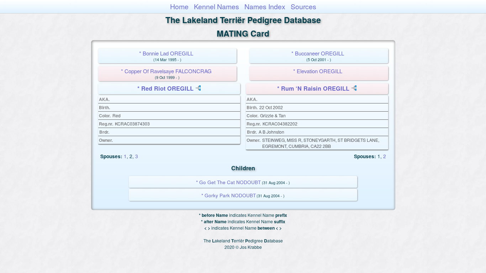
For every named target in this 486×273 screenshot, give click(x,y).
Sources (303, 6)
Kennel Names (216, 6)
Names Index (264, 6)
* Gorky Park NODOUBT (228, 195)
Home (179, 6)
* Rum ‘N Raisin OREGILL (313, 88)
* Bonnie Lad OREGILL (166, 53)
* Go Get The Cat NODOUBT (228, 182)
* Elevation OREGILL (317, 71)
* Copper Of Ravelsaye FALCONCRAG (166, 71)
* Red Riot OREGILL (165, 88)
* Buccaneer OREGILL (317, 53)
